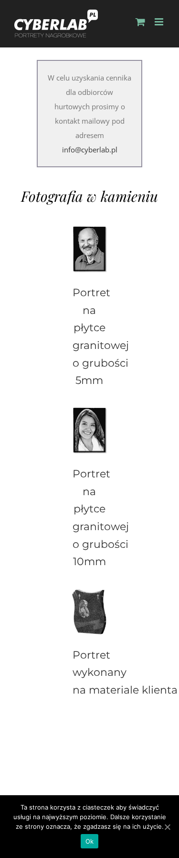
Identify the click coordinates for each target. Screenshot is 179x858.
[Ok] (167, 827)
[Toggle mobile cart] (140, 22)
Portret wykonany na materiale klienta (125, 672)
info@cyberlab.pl (89, 149)
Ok (89, 841)
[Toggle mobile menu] (160, 22)
